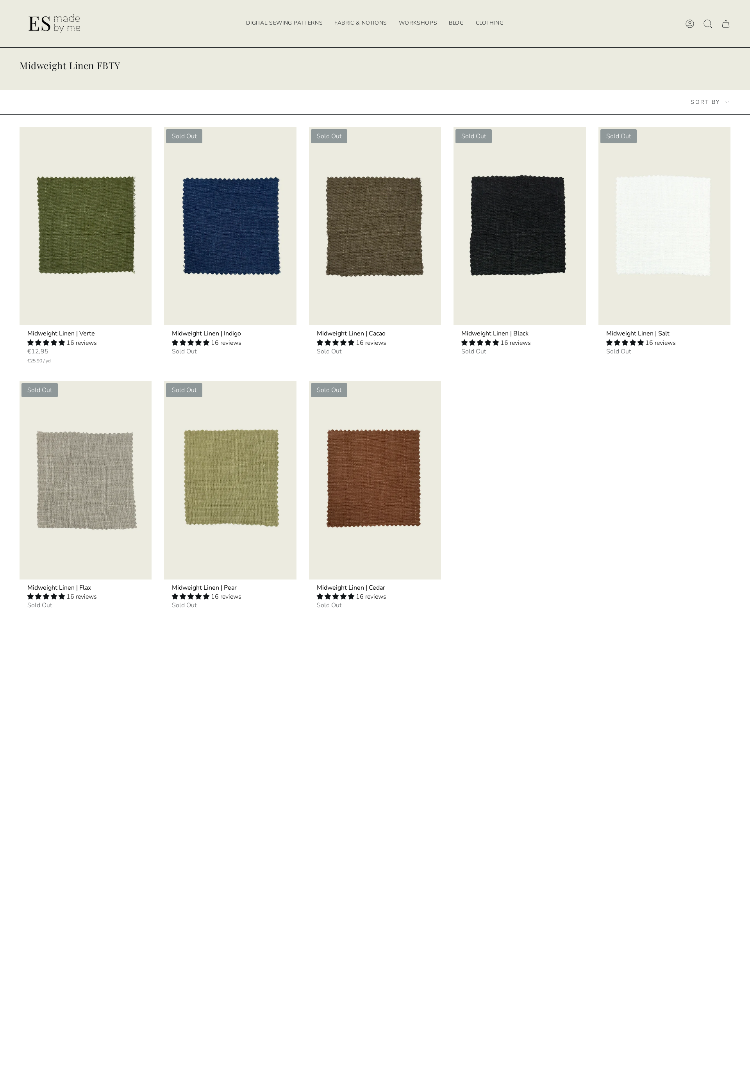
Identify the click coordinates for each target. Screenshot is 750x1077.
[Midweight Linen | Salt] (664, 226)
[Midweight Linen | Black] (520, 226)
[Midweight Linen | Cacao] (375, 226)
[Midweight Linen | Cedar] (375, 480)
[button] (418, 23)
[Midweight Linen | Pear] (230, 480)
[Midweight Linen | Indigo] (230, 226)
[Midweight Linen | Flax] (86, 480)
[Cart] (726, 23)
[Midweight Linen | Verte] (86, 226)
